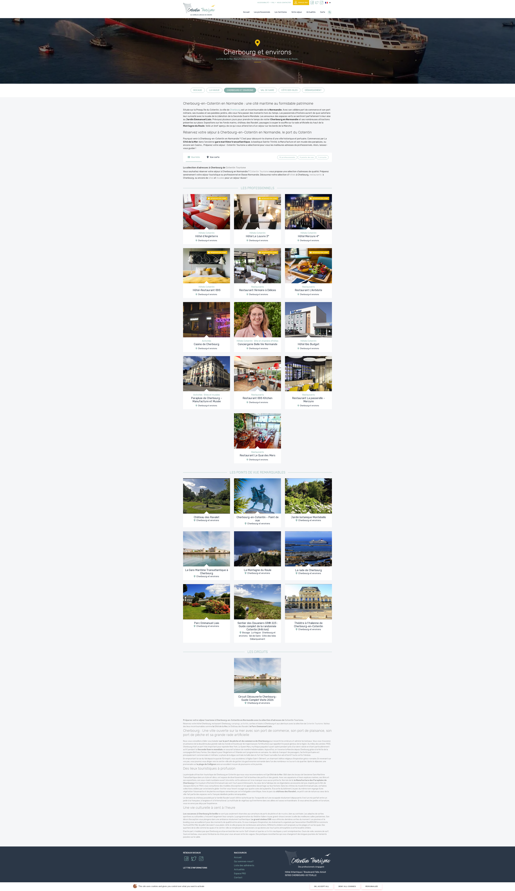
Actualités (239, 869)
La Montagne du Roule (257, 570)
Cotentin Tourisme (199, 9)
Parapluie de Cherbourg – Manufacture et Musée (206, 399)
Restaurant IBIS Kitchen (257, 398)
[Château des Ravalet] (206, 496)
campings (235, 724)
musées (220, 178)
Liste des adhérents (244, 865)
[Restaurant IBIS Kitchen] (257, 373)
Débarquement (313, 90)
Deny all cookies (347, 886)
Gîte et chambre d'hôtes (266, 341)
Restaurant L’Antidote (308, 290)
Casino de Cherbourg (206, 344)
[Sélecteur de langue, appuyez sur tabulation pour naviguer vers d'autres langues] (328, 2)
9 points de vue (307, 157)
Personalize (371, 886)
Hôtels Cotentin (207, 233)
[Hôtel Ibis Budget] (308, 319)
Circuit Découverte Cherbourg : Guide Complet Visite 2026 (257, 698)
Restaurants (257, 287)
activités (245, 724)
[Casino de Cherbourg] (206, 319)
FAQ (272, 2)
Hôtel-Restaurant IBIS (206, 290)
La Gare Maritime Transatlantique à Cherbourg (206, 571)
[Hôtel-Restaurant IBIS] (206, 265)
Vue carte (214, 157)
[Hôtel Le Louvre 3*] (257, 211)
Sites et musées (212, 395)
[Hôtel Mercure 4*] (308, 211)
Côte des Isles (289, 90)
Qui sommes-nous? (243, 861)
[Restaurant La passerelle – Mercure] (308, 373)
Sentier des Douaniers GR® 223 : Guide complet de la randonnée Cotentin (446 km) (258, 626)
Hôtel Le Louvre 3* (257, 236)
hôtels (292, 174)
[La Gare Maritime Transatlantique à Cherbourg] (206, 548)
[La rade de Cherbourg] (308, 548)
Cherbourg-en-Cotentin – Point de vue (258, 519)
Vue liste (195, 157)
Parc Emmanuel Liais (206, 623)
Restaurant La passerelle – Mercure (308, 399)
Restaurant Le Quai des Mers (257, 455)
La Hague (214, 90)
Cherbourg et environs (240, 90)
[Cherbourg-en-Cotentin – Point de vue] (257, 496)
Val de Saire (267, 90)
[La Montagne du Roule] (257, 548)
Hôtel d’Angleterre (206, 236)
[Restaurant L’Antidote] (308, 265)
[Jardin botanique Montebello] (308, 496)
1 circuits (322, 157)
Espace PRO (303, 2)
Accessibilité (263, 2)
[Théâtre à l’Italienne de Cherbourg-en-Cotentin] (308, 601)
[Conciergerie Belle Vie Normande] (257, 319)
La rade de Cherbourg (308, 570)
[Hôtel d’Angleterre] (206, 211)
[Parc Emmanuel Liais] (206, 601)
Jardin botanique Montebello (308, 517)
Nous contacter (284, 2)
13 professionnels (287, 157)
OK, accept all (321, 886)
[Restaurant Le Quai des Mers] (257, 430)
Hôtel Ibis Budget (308, 344)
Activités (206, 341)
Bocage (197, 90)
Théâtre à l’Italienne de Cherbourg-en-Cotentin (308, 624)
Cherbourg (235, 110)
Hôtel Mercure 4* (308, 236)
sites (211, 178)
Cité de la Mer (221, 726)
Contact (238, 877)
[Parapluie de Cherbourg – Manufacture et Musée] (206, 373)
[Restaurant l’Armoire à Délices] (257, 265)
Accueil (238, 857)
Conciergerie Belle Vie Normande (257, 344)
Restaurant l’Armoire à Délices (257, 290)
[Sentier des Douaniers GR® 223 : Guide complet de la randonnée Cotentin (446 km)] (257, 601)
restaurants (315, 174)
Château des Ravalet (206, 517)
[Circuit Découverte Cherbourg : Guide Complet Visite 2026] (257, 675)
